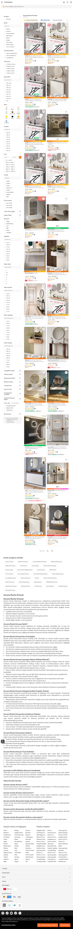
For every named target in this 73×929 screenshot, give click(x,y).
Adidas (6, 848)
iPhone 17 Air (51, 852)
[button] (12, 16)
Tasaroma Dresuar (25, 578)
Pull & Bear (18, 852)
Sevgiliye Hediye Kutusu (41, 830)
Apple (5, 841)
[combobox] (60, 20)
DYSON (28, 846)
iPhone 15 (50, 835)
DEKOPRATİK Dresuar (52, 582)
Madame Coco (8, 852)
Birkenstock (7, 846)
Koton (27, 852)
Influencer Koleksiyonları (41, 839)
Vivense (28, 830)
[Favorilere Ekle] (43, 24)
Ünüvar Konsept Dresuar (50, 578)
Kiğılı (5, 861)
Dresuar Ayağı (9, 570)
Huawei (28, 841)
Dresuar (37, 578)
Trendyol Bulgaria (41, 859)
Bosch (16, 859)
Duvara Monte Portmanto (39, 561)
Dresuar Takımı (9, 561)
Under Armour (30, 850)
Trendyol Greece (63, 859)
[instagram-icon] (2, 913)
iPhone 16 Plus (51, 841)
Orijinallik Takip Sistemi (52, 861)
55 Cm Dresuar (9, 574)
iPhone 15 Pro (40, 837)
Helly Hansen (29, 857)
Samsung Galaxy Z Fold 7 (52, 857)
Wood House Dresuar (11, 586)
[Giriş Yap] (64, 2)
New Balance (18, 841)
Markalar (61, 850)
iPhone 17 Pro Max (41, 855)
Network (6, 859)
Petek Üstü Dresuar (23, 561)
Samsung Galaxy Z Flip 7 (41, 857)
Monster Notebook (31, 844)
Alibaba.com (62, 861)
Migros (17, 861)
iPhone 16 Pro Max (63, 839)
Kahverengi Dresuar (24, 582)
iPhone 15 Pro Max (52, 837)
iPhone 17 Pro (62, 852)
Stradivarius (7, 835)
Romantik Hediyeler (52, 846)
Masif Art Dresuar (9, 582)
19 (52, 551)
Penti (5, 830)
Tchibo (6, 857)
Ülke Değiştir (5, 885)
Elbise (60, 846)
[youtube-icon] (11, 913)
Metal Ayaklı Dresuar (56, 561)
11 (47, 551)
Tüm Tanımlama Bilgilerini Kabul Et (47, 925)
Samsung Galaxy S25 (52, 855)
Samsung (17, 837)
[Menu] (2, 2)
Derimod (28, 839)
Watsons (6, 832)
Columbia (6, 837)
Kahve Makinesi (63, 844)
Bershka (28, 832)
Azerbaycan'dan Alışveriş (41, 832)
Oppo (16, 844)
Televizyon (50, 844)
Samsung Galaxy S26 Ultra (41, 850)
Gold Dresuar (23, 565)
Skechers (28, 848)
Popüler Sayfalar (52, 848)
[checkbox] (7, 108)
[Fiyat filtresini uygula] (20, 157)
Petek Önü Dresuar (10, 565)
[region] (36, 922)
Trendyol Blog (51, 850)
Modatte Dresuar (63, 586)
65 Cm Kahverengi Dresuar (41, 574)
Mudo (16, 839)
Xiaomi (6, 844)
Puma (5, 839)
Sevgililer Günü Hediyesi (41, 846)
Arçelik (17, 846)
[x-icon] (20, 913)
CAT (27, 861)
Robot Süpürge (63, 832)
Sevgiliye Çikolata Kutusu (63, 837)
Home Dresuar (50, 586)
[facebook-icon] (15, 913)
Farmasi (17, 857)
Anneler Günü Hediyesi (52, 832)
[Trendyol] (8, 2)
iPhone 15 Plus (62, 835)
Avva (16, 850)
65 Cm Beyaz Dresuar (23, 574)
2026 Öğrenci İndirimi (41, 835)
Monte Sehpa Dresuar (58, 574)
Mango (17, 830)
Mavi (16, 855)
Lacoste (6, 850)
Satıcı (3, 877)
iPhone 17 (39, 852)
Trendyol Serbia (41, 861)
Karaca (28, 859)
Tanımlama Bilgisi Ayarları (8, 925)
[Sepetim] (71, 2)
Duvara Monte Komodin (50, 565)
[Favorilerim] (67, 2)
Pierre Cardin (29, 855)
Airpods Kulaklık (41, 844)
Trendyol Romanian (63, 857)
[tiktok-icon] (7, 913)
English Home (19, 832)
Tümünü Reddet (65, 925)
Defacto (6, 855)
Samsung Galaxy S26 (63, 848)
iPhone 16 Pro (40, 841)
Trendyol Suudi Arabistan (52, 859)
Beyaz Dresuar (38, 582)
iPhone (49, 830)
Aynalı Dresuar (41, 570)
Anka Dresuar (38, 586)
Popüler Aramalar (41, 848)
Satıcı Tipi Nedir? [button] (15, 403)
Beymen (28, 835)
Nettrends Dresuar (10, 590)
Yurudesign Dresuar (10, 578)
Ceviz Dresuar (35, 565)
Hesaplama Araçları (52, 839)
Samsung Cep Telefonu (63, 830)
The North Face (19, 835)
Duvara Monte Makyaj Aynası (24, 570)
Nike (16, 848)
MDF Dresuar (52, 570)
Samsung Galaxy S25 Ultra (63, 855)
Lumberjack (29, 837)
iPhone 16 (61, 841)
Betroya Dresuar (25, 586)
